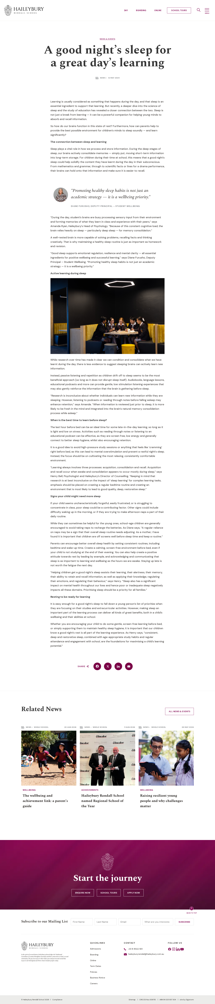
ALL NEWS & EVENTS (179, 711)
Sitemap (132, 999)
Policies (93, 972)
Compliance (57, 999)
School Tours (179, 10)
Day (126, 10)
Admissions (95, 948)
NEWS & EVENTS (107, 39)
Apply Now (133, 892)
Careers (94, 983)
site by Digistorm (187, 999)
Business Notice (97, 977)
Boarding (141, 10)
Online (157, 10)
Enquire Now (82, 892)
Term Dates (95, 966)
